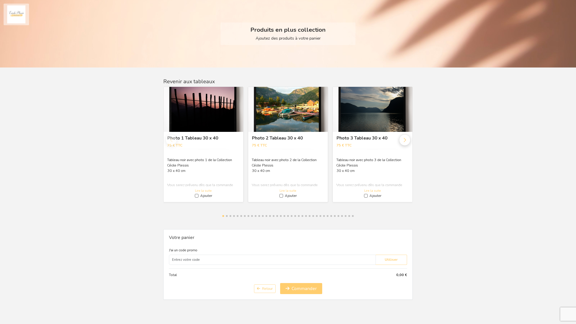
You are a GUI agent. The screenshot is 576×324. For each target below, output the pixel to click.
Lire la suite (203, 191)
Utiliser (391, 259)
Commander (303, 289)
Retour (267, 288)
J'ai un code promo (183, 250)
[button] (223, 216)
